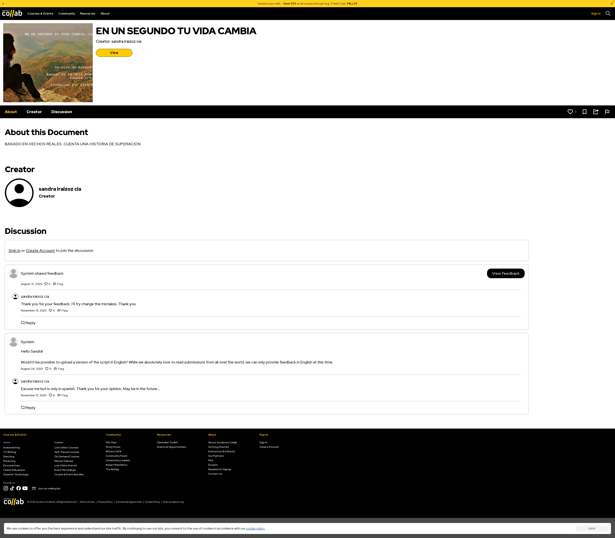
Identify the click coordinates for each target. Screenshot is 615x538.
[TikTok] (12, 488)
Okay (592, 528)
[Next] (612, 3)
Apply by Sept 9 (346, 3)
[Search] (608, 13)
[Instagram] (5, 488)
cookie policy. (255, 528)
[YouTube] (25, 488)
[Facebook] (18, 488)
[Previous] (3, 3)
